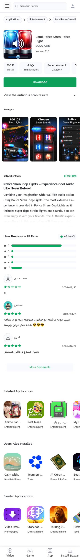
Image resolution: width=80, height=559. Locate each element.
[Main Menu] (7, 6)
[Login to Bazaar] (73, 6)
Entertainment (37, 20)
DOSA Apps (43, 46)
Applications (13, 20)
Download (40, 82)
